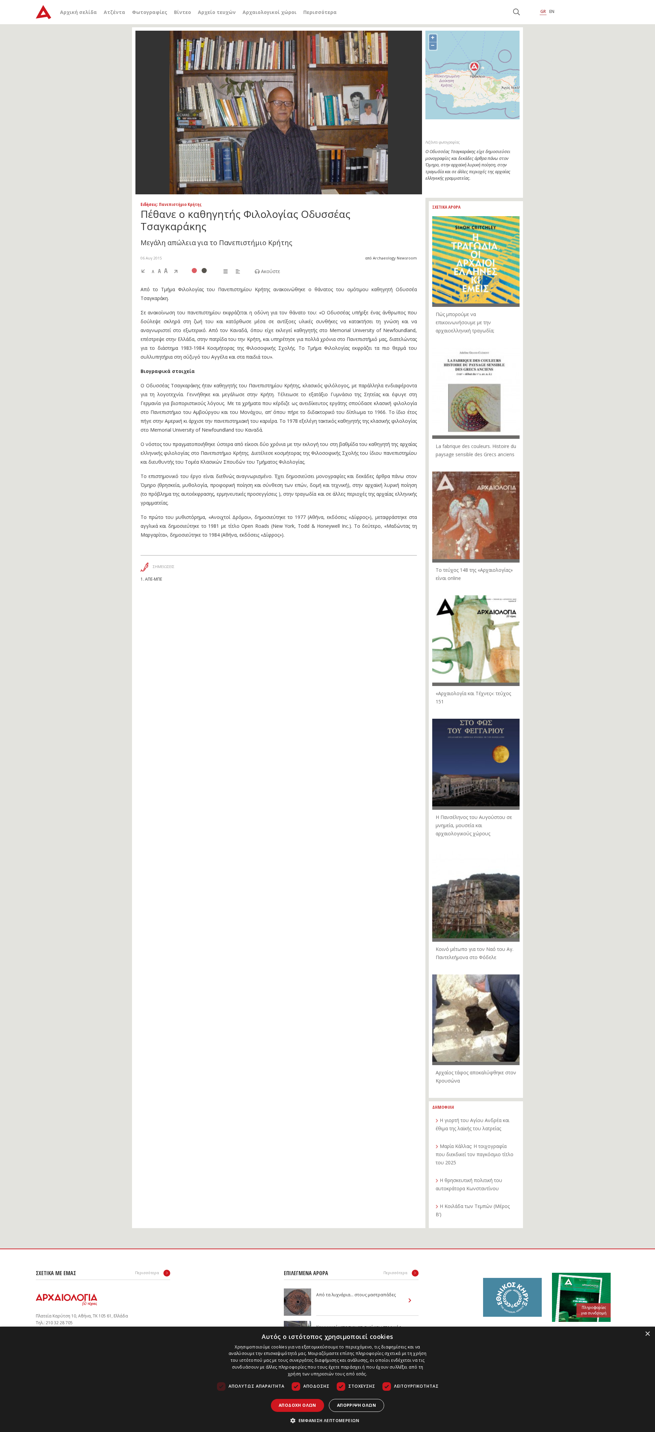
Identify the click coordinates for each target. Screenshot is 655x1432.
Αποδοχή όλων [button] (297, 1405)
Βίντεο (182, 12)
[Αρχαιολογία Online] (43, 12)
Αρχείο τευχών (217, 12)
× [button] (647, 1334)
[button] (327, 1420)
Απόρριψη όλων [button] (356, 1405)
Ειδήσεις (149, 204)
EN (551, 11)
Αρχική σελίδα (78, 12)
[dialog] (327, 1379)
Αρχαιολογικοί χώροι (269, 12)
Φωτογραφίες (149, 12)
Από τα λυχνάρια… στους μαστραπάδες (356, 1295)
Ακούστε (270, 271)
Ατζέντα (114, 12)
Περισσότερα (320, 12)
